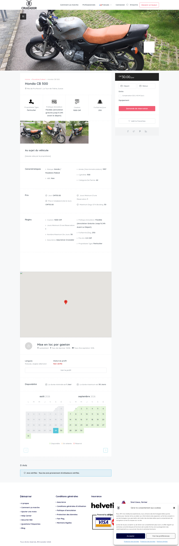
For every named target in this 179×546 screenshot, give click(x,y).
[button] (174, 508)
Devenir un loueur (149, 5)
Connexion (120, 5)
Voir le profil (66, 370)
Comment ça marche (69, 5)
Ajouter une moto (29, 512)
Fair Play (60, 519)
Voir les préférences (161, 536)
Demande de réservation (137, 108)
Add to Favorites (138, 121)
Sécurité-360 (26, 520)
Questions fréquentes (30, 524)
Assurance (61, 502)
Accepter (131, 536)
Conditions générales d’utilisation (71, 506)
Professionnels (89, 5)
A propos (25, 503)
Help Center (26, 516)
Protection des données (131, 541)
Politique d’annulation (66, 510)
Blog (23, 528)
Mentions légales (162, 541)
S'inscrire (134, 5)
